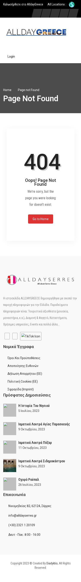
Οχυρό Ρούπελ (28, 480)
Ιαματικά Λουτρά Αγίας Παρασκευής (44, 424)
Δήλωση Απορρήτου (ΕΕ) (25, 373)
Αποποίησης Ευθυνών (23, 366)
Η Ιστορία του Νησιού (34, 406)
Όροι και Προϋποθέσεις (24, 358)
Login (11, 56)
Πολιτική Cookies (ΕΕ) (23, 381)
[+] (9, 410)
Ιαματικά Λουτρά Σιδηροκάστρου (41, 461)
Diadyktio (52, 563)
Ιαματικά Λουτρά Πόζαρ (35, 443)
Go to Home (41, 219)
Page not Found (28, 90)
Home (7, 90)
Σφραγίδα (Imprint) (21, 389)
